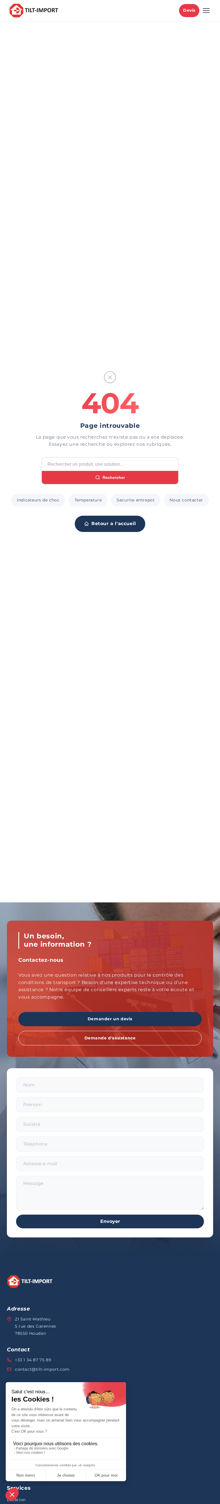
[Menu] (206, 10)
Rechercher (114, 477)
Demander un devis (110, 1018)
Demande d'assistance (110, 1038)
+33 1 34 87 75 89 (33, 1359)
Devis (189, 10)
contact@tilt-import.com (42, 1369)
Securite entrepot (136, 500)
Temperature (88, 500)
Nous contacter (186, 500)
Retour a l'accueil (113, 523)
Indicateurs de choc (38, 500)
